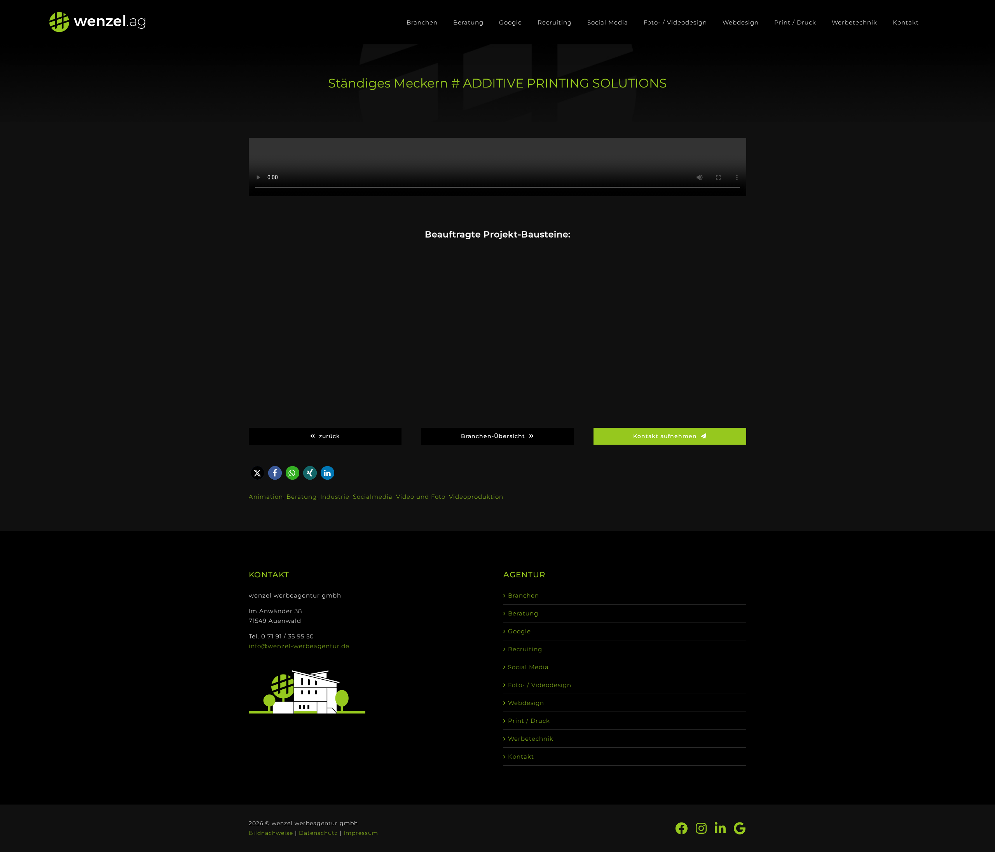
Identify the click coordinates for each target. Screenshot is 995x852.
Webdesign (526, 702)
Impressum (361, 832)
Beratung (301, 496)
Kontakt (521, 756)
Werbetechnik (530, 738)
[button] (257, 473)
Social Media (528, 667)
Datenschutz (318, 832)
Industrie (334, 496)
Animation (266, 496)
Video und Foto (420, 496)
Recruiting (525, 649)
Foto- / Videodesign (539, 685)
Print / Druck (529, 720)
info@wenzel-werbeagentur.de (299, 646)
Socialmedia (373, 496)
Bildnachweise (271, 832)
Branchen (523, 595)
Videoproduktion (476, 496)
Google (519, 631)
